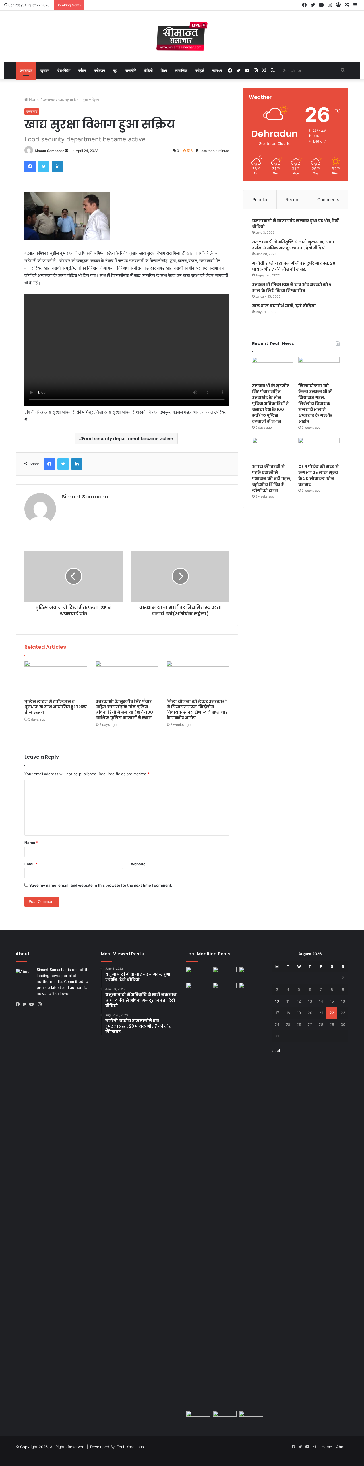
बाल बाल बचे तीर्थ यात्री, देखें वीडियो (284, 306)
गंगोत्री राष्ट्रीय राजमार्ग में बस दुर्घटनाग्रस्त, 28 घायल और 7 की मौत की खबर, (293, 266)
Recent (293, 199)
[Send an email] (66, 151)
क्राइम (44, 70)
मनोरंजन (99, 70)
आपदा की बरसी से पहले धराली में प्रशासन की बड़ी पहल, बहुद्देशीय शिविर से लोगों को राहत (271, 478)
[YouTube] (32, 1004)
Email (31, 864)
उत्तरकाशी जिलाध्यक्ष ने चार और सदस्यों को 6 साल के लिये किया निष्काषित (292, 287)
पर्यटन (82, 70)
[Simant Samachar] (182, 36)
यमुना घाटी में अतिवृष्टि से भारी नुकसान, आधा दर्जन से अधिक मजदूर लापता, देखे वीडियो (293, 245)
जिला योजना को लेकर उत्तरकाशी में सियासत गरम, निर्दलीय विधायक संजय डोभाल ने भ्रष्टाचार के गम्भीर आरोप (197, 710)
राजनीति (130, 70)
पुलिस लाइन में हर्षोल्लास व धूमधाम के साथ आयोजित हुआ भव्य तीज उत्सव (55, 707)
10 (277, 1001)
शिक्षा (164, 70)
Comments (328, 199)
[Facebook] (30, 166)
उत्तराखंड (26, 70)
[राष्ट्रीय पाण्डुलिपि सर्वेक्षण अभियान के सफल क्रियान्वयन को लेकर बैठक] (225, 1418)
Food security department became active (127, 438)
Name (31, 842)
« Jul (276, 1050)
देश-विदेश (63, 70)
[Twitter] (43, 166)
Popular (260, 199)
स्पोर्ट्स (199, 70)
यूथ (115, 70)
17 (277, 1012)
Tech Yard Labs (130, 1446)
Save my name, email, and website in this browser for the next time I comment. (100, 885)
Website (138, 864)
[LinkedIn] (57, 166)
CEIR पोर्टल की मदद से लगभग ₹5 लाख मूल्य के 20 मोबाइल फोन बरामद (318, 475)
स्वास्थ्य (217, 70)
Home (34, 99)
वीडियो (148, 70)
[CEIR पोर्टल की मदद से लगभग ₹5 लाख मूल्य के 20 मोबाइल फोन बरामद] (319, 449)
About (341, 1446)
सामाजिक (181, 70)
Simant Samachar (49, 151)
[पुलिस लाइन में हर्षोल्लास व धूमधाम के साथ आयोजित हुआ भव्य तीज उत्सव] (55, 678)
